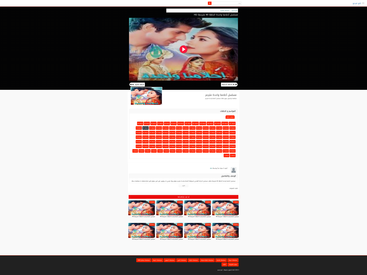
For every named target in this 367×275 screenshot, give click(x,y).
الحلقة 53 (165, 137)
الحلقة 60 (212, 137)
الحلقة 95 (146, 123)
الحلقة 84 (172, 128)
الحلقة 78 (232, 132)
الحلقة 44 (205, 142)
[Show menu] (363, 3)
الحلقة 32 (225, 146)
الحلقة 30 (212, 146)
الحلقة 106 (225, 123)
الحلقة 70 (178, 132)
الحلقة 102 (195, 123)
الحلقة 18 (232, 151)
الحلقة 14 (205, 151)
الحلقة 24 (172, 146)
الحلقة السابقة (228, 84)
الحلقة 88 (199, 128)
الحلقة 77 (225, 132)
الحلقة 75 (212, 132)
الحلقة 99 (173, 123)
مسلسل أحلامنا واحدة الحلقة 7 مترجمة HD (227, 216)
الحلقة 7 (160, 151)
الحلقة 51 (152, 137)
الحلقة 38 (165, 142)
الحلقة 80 (145, 128)
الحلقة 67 (158, 132)
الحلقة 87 (192, 128)
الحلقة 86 (185, 128)
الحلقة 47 (225, 142)
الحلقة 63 (232, 137)
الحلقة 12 (192, 151)
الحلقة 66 (152, 132)
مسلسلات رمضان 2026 (144, 260)
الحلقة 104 (210, 123)
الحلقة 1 (226, 155)
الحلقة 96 (153, 123)
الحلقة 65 (145, 132)
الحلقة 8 (166, 151)
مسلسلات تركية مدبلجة (207, 260)
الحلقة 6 (154, 151)
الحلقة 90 (212, 128)
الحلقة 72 (192, 132)
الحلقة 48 (232, 142)
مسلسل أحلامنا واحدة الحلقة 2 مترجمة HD (199, 239)
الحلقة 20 (145, 146)
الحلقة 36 (152, 142)
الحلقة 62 (225, 137)
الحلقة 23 (165, 146)
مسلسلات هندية (224, 10)
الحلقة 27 (192, 146)
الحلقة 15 (212, 151)
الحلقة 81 (152, 128)
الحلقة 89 (205, 128)
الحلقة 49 (138, 137)
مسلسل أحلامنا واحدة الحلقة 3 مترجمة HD (143, 216)
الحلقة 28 (199, 146)
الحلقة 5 (147, 151)
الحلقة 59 (205, 137)
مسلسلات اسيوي (169, 260)
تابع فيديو (357, 3)
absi (211, 168)
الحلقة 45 (212, 142)
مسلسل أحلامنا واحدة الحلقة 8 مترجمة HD (143, 239)
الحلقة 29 (205, 146)
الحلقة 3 (135, 151)
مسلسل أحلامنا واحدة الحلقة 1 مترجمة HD (171, 216)
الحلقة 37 (158, 142)
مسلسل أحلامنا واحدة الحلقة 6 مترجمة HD (227, 239)
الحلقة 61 (219, 137)
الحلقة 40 (178, 142)
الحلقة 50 (145, 137)
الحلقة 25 (178, 146)
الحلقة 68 (165, 132)
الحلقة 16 (219, 151)
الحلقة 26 (185, 146)
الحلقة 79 (138, 128)
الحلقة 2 (233, 155)
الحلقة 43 (199, 142)
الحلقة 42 (192, 142)
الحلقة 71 (185, 132)
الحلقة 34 (138, 142)
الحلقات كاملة (230, 117)
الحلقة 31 (219, 146)
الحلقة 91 (219, 128)
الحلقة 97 (160, 123)
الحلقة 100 (181, 123)
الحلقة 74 (205, 132)
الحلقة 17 (225, 151)
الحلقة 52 (158, 137)
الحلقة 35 (145, 142)
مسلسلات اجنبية (157, 260)
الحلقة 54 (172, 137)
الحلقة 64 (138, 132)
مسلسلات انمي (182, 260)
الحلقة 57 (192, 137)
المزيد (183, 186)
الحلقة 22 (158, 146)
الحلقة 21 (152, 146)
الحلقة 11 (185, 151)
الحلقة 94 (140, 123)
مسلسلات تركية (193, 260)
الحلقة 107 (232, 123)
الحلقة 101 (188, 123)
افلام (224, 264)
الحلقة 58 (199, 137)
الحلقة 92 (225, 128)
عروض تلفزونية (233, 264)
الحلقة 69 (172, 132)
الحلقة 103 (203, 123)
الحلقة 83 (165, 128)
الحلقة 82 (158, 128)
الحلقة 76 (219, 132)
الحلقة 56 (185, 137)
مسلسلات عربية (233, 260)
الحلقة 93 (232, 128)
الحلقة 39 (172, 142)
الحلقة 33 (232, 146)
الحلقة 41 (185, 142)
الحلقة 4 (141, 151)
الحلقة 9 (172, 151)
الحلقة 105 (217, 123)
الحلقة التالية (138, 84)
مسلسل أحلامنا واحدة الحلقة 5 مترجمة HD (199, 216)
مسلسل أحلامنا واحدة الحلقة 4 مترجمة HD (171, 239)
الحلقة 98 (166, 123)
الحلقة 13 (199, 151)
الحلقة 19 (138, 146)
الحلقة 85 (178, 128)
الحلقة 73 (199, 132)
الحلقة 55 (178, 137)
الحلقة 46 (219, 142)
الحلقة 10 (178, 151)
